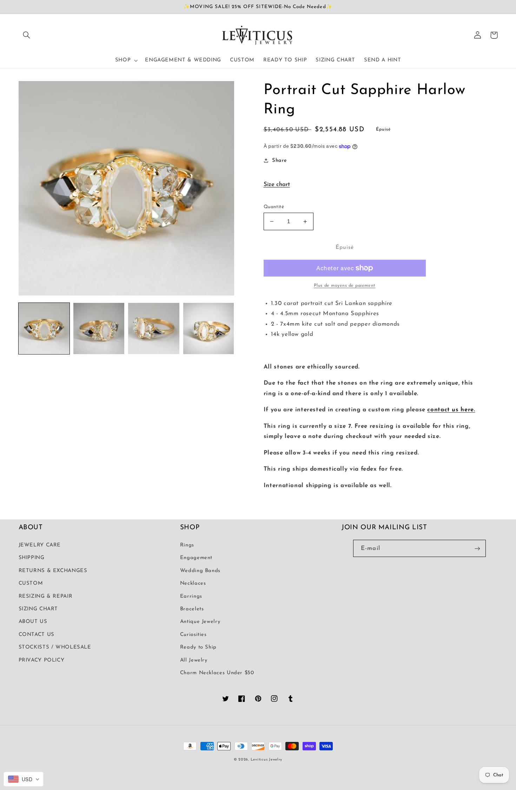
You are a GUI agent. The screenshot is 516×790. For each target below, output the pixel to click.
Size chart (277, 184)
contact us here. (451, 410)
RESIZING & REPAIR (46, 596)
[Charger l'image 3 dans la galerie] (153, 328)
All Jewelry (193, 660)
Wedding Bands (200, 570)
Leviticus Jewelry (267, 760)
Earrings (191, 596)
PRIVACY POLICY (42, 660)
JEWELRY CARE (40, 545)
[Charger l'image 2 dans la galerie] (99, 328)
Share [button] (279, 160)
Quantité (274, 207)
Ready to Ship (198, 647)
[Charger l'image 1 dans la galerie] (44, 328)
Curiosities (193, 634)
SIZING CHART (38, 609)
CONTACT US (36, 634)
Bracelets (192, 609)
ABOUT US (33, 621)
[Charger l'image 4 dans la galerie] (208, 328)
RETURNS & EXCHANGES (53, 570)
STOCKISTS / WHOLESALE (55, 647)
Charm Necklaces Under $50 (217, 673)
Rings (187, 545)
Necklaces (193, 583)
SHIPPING (32, 557)
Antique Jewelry (200, 621)
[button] (27, 35)
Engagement (196, 557)
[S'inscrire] (477, 548)
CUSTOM (31, 583)
